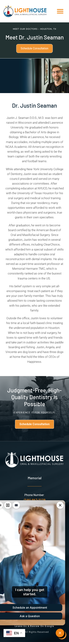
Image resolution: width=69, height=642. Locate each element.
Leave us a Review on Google (34, 626)
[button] (60, 11)
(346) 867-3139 (34, 500)
